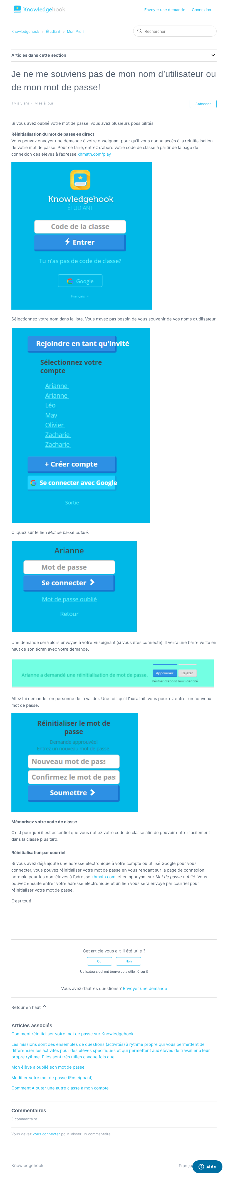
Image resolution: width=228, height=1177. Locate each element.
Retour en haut (26, 1007)
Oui (99, 961)
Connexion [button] (201, 9)
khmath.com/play (94, 154)
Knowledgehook (25, 31)
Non (128, 961)
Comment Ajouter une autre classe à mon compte (60, 1088)
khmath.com (103, 876)
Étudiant (53, 31)
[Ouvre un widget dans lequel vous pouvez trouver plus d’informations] (207, 1167)
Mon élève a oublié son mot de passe (48, 1067)
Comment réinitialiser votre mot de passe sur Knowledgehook (72, 1033)
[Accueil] (39, 12)
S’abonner (203, 104)
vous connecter (46, 1134)
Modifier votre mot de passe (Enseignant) (52, 1077)
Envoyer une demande (164, 9)
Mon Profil (76, 31)
